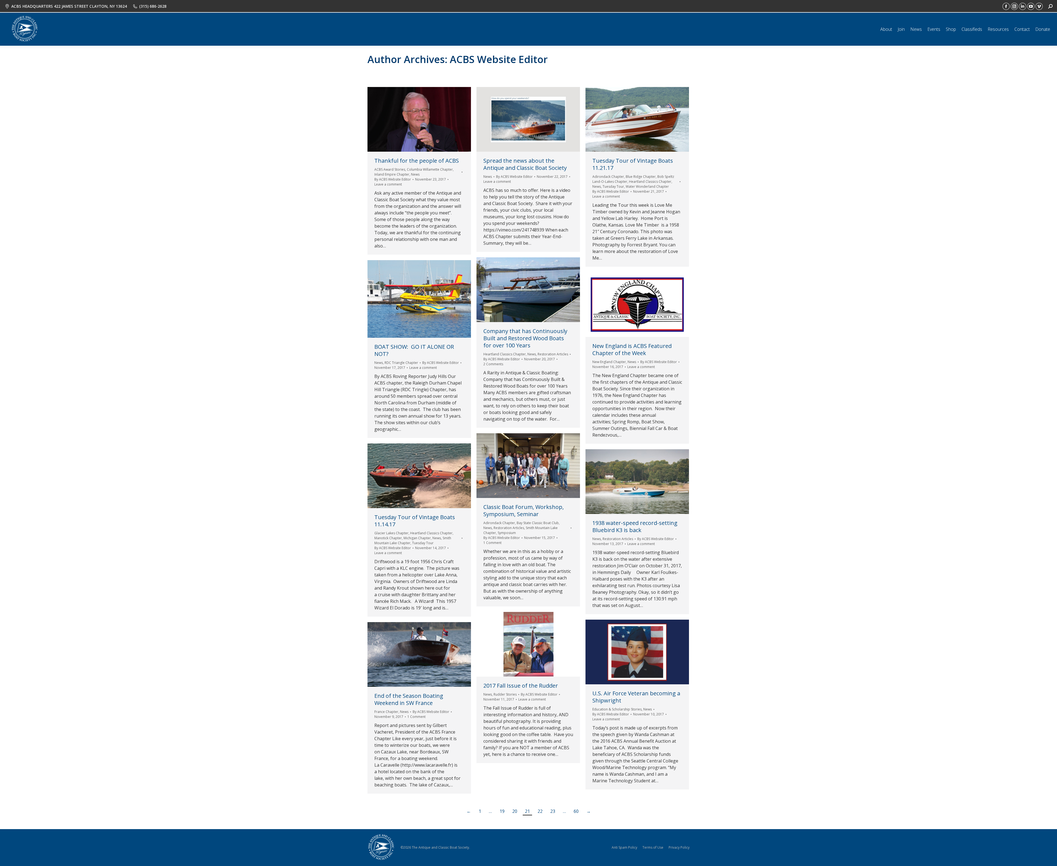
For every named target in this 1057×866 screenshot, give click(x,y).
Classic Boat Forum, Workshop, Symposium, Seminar (523, 510)
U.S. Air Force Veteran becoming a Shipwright (636, 697)
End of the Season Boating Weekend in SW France (408, 699)
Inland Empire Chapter (391, 174)
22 (540, 811)
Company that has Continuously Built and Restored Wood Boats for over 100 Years (525, 338)
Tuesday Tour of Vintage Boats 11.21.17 (632, 164)
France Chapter (386, 711)
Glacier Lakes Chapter (391, 533)
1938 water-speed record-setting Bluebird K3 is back (634, 526)
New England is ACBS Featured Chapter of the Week (632, 349)
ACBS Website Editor (499, 59)
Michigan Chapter (417, 538)
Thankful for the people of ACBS (416, 160)
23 (552, 811)
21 (527, 811)
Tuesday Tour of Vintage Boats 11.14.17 (414, 520)
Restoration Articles (553, 354)
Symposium (507, 532)
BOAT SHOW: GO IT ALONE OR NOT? (414, 350)
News (415, 174)
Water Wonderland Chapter (647, 186)
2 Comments (493, 364)
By (392, 179)
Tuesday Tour (613, 186)
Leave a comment (388, 184)
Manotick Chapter (388, 538)
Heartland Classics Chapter (650, 181)
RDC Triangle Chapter (401, 362)
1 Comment (492, 542)
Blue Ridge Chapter (641, 176)
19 (502, 811)
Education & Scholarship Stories (617, 709)
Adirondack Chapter (608, 176)
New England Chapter (609, 362)
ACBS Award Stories (389, 169)
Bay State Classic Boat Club (538, 523)
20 (514, 811)
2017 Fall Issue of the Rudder (520, 685)
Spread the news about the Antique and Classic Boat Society (525, 164)
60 (576, 811)
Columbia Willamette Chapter (430, 169)
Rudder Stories (505, 694)
